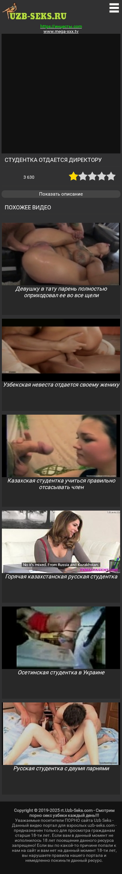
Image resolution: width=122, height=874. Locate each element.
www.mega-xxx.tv (61, 31)
